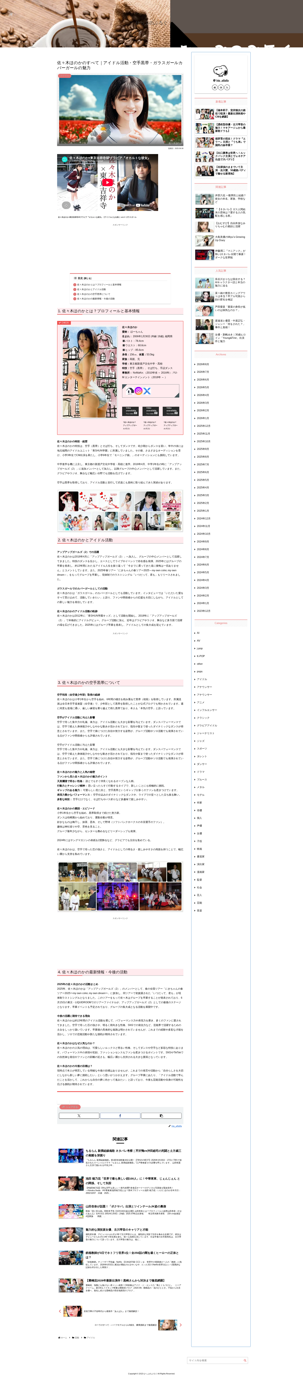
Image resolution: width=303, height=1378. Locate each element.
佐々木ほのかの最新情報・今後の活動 (96, 298)
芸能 (75, 1102)
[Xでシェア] (79, 1116)
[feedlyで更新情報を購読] (221, 87)
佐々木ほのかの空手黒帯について (93, 294)
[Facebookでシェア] (120, 1116)
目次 (80, 278)
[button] (161, 1116)
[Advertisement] (120, 249)
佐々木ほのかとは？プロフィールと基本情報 (99, 284)
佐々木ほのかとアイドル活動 (91, 289)
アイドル (64, 1102)
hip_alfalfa (222, 80)
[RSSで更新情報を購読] (227, 87)
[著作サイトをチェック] (215, 87)
